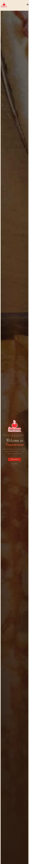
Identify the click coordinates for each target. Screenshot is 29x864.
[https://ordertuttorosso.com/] (4, 5)
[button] (27, 5)
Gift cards (14, 463)
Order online (14, 459)
